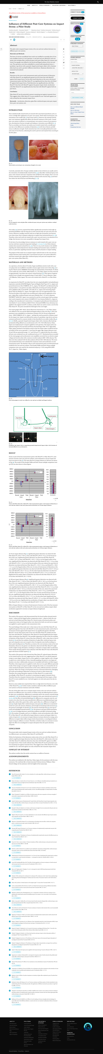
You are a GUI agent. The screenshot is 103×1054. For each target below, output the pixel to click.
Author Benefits (27, 1027)
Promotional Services (76, 127)
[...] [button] (47, 32)
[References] (64, 60)
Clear (75, 78)
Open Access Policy (13, 1032)
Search (81, 78)
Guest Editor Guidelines (42, 1033)
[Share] (64, 68)
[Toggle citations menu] (17, 785)
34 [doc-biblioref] (11, 711)
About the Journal (13, 1023)
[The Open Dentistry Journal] (88, 1026)
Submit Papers (77, 18)
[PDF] (14, 40)
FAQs (10, 1030)
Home (28, 5)
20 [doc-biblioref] (42, 704)
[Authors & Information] (64, 49)
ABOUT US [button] (34, 5)
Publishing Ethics (56, 1038)
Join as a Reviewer (75, 110)
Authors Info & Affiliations (23, 34)
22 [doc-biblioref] (31, 246)
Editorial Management (42, 1025)
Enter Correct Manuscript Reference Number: (77, 89)
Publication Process (42, 1039)
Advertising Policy (75, 123)
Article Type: (75, 71)
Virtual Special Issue (42, 1035)
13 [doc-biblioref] (37, 178)
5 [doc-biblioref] (23, 644)
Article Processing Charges (29, 1025)
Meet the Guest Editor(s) (14, 1028)
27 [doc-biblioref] (12, 321)
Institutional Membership (29, 1037)
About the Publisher (13, 1025)
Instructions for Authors (28, 1039)
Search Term (74, 59)
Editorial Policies (41, 1026)
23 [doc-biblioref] (10, 321)
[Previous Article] (61, 40)
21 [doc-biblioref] (45, 244)
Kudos (72, 125)
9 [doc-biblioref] (39, 244)
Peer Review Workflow (42, 1037)
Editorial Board (12, 1027)
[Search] (98, 2)
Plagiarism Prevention (57, 1032)
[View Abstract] (11, 40)
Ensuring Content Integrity (43, 1028)
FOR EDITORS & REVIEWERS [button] (58, 5)
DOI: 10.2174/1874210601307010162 (51, 37)
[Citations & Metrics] (64, 54)
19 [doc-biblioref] (43, 244)
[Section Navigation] (1, 49)
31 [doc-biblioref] (11, 698)
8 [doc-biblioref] (38, 127)
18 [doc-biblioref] (55, 235)
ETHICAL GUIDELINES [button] (44, 5)
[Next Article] (64, 40)
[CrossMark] (13, 17)
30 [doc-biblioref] (17, 696)
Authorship (26, 1032)
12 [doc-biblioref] (9, 698)
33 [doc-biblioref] (34, 698)
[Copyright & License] (64, 57)
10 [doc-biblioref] (37, 173)
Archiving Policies (27, 1023)
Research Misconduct (57, 1040)
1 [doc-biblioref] (37, 117)
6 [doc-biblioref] (37, 127)
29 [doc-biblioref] (21, 686)
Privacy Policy (21, 1051)
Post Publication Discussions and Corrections (56, 1035)
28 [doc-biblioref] (51, 671)
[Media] (64, 62)
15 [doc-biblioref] (53, 235)
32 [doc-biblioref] (13, 698)
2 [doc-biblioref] (53, 123)
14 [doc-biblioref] (16, 229)
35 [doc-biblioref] (10, 713)
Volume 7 (15, 8)
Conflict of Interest (56, 1026)
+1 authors (12, 34)
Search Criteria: (76, 65)
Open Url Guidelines (13, 1034)
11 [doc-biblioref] (35, 178)
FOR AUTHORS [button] (71, 5)
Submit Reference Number (77, 97)
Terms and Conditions (13, 1051)
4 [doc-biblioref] (19, 686)
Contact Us (27, 1051)
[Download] (64, 52)
